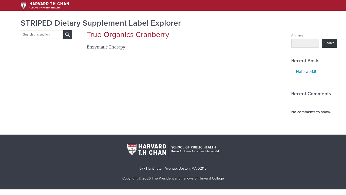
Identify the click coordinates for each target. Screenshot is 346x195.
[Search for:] (67, 34)
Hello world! (306, 71)
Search (297, 36)
